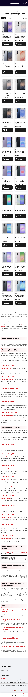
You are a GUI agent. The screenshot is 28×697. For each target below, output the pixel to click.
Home (8, 11)
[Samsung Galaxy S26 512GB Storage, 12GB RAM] (20, 84)
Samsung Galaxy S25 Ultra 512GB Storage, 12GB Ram (6, 65)
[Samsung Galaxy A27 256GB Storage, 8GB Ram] (7, 199)
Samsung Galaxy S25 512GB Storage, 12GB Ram (20, 123)
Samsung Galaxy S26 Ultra (7, 390)
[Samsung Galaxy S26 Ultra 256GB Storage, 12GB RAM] (7, 27)
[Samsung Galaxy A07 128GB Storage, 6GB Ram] (20, 228)
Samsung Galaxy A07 (6, 538)
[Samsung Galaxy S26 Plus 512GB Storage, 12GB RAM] (7, 113)
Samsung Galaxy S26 (6, 368)
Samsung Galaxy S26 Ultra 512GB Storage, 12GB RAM (20, 37)
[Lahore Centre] (14, 3)
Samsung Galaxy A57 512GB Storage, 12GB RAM (6, 181)
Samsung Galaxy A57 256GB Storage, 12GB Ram (6, 152)
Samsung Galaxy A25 (6, 517)
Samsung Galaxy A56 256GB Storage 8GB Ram (20, 267)
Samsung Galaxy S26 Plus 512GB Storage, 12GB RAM (6, 123)
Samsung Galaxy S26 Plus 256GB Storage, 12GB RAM (20, 65)
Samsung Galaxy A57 (6, 447)
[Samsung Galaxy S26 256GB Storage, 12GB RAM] (7, 84)
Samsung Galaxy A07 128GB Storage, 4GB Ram (6, 267)
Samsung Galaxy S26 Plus (7, 379)
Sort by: (9, 18)
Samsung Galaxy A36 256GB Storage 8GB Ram (20, 209)
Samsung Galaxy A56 (6, 456)
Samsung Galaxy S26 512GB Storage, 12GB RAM (20, 94)
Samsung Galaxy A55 (6, 468)
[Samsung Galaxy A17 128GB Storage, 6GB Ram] (20, 286)
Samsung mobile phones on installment (14, 571)
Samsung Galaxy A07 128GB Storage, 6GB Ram (20, 238)
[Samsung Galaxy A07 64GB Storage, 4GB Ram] (7, 286)
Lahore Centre (4, 592)
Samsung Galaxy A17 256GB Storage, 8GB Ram (6, 238)
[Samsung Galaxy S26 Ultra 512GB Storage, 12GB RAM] (20, 27)
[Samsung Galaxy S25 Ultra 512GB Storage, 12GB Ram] (7, 55)
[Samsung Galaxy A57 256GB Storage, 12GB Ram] (7, 142)
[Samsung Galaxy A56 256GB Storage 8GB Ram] (20, 257)
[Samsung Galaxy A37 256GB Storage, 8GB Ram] (20, 170)
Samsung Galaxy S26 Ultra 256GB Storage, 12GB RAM (6, 37)
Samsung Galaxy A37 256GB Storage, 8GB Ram (20, 181)
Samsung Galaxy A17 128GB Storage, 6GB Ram (19, 296)
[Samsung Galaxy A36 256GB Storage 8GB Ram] (20, 199)
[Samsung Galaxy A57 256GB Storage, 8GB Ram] (20, 142)
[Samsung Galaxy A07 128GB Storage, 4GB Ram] (7, 257)
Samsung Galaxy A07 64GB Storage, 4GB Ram (7, 296)
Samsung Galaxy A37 (6, 479)
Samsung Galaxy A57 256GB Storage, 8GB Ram (20, 152)
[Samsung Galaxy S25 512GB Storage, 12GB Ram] (20, 113)
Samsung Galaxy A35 (6, 498)
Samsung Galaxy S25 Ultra (7, 415)
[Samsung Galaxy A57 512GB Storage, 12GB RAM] (7, 170)
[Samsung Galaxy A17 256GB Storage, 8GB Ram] (7, 228)
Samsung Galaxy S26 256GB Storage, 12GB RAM (6, 94)
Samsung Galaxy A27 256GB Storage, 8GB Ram (6, 209)
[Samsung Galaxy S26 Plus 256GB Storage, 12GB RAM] (20, 55)
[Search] (23, 3)
